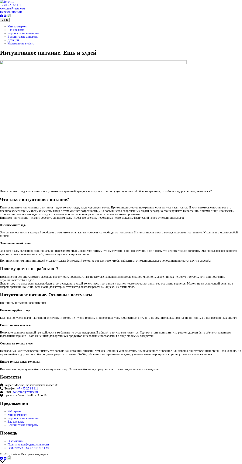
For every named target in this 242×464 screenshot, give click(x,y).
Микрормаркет (17, 26)
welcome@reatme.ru (12, 8)
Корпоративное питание (23, 33)
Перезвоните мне (11, 11)
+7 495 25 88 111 (10, 5)
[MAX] (9, 16)
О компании (15, 441)
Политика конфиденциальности (28, 444)
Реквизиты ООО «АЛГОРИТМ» (29, 447)
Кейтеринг (14, 411)
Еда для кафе (16, 29)
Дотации (13, 40)
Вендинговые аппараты (23, 36)
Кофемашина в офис (21, 43)
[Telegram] (2, 16)
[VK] (5, 16)
